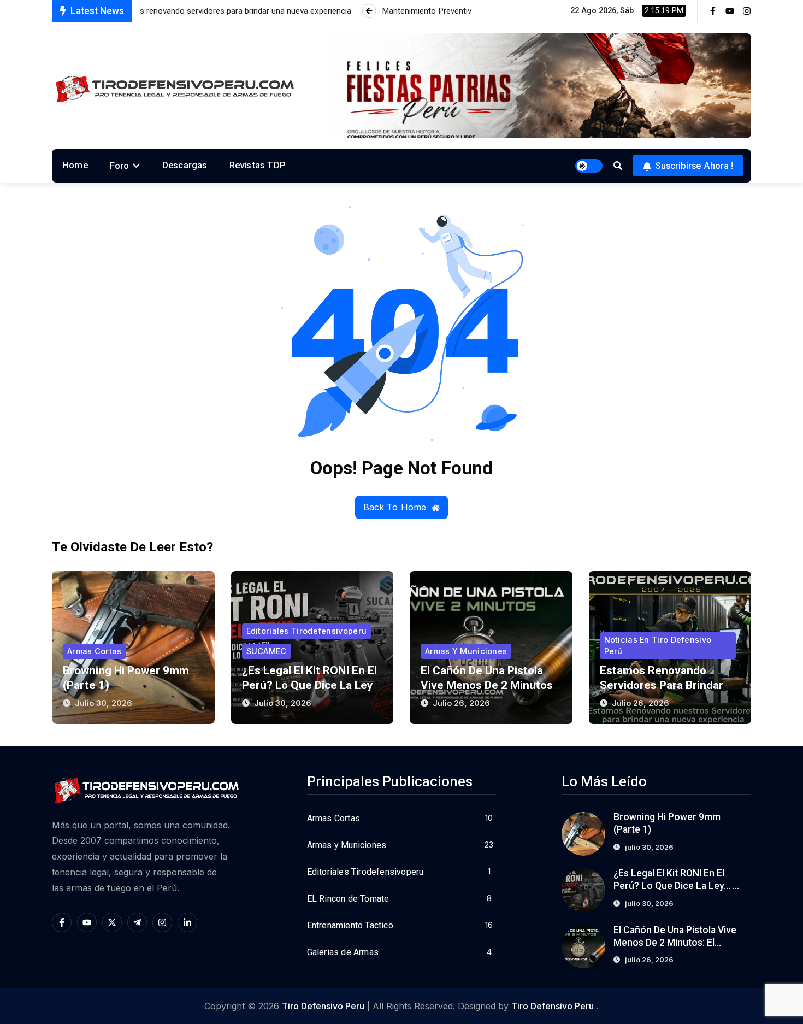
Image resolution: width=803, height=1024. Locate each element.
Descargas (185, 165)
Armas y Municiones (466, 651)
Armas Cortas (94, 651)
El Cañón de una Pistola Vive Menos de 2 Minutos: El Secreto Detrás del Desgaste (675, 943)
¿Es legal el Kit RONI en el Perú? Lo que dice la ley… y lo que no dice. (311, 685)
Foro (119, 165)
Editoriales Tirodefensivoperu (306, 630)
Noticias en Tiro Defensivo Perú (658, 645)
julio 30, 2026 (103, 703)
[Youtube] (729, 11)
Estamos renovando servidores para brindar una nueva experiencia (661, 685)
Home (75, 165)
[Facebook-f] (712, 11)
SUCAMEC (266, 651)
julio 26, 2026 (461, 703)
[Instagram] (746, 11)
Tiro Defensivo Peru (323, 1006)
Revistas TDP (257, 165)
